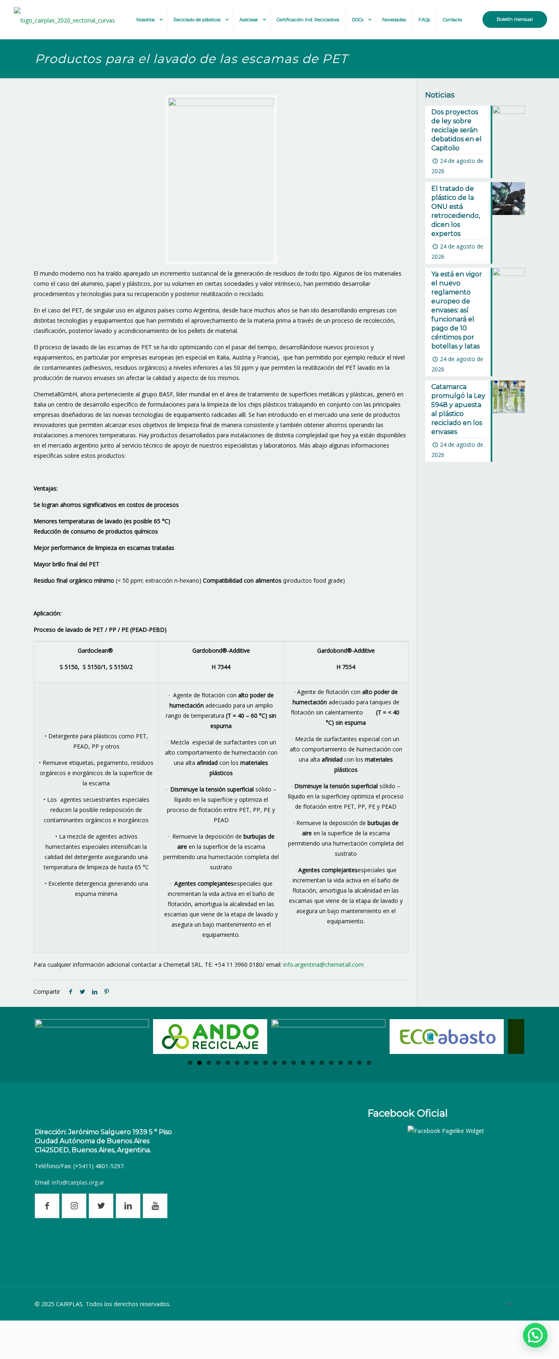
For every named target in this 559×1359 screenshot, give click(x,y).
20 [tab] (369, 1063)
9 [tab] (265, 1063)
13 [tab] (303, 1063)
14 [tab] (312, 1063)
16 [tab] (331, 1063)
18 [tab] (350, 1063)
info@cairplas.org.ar (78, 1182)
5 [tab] (227, 1063)
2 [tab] (199, 1063)
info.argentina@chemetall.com (323, 964)
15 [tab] (322, 1063)
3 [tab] (209, 1063)
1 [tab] (190, 1063)
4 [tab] (218, 1063)
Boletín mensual (515, 19)
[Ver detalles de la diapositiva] (92, 1036)
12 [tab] (293, 1063)
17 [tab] (340, 1063)
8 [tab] (256, 1063)
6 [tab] (237, 1063)
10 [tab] (275, 1063)
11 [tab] (284, 1063)
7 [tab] (246, 1063)
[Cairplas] (64, 19)
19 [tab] (359, 1063)
